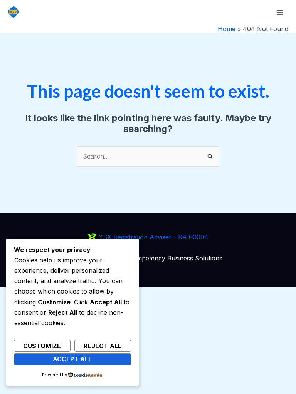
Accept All (72, 359)
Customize (42, 346)
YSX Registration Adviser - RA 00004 (153, 237)
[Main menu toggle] (279, 12)
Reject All (102, 346)
